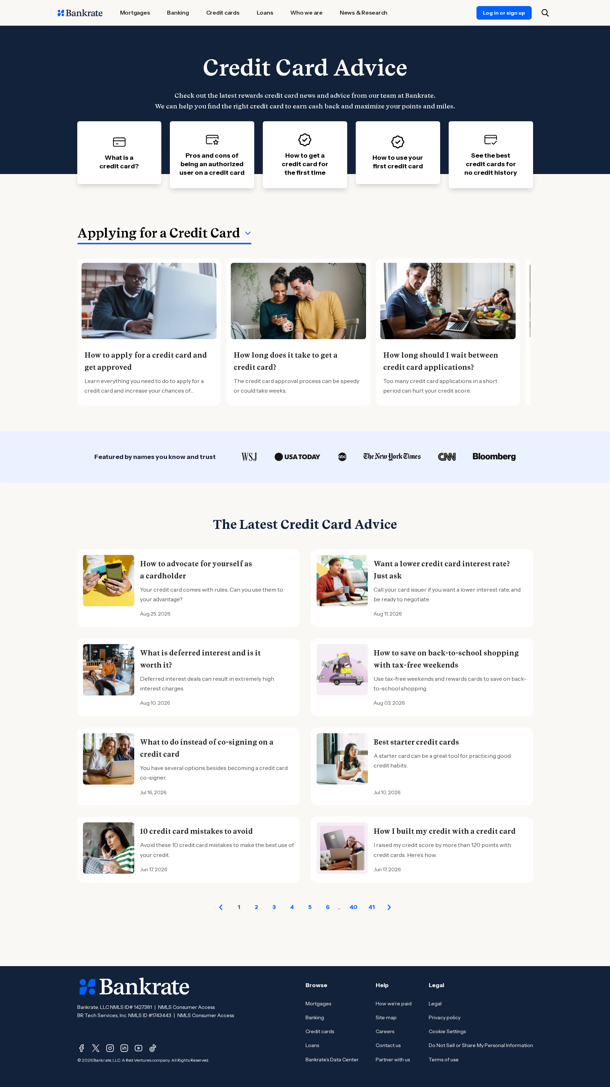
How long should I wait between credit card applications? (440, 361)
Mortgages (318, 1003)
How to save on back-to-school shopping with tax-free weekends (446, 659)
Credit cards (320, 1031)
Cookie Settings (447, 1031)
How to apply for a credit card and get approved (145, 361)
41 (372, 906)
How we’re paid (394, 1003)
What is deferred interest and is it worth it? (200, 659)
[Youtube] (138, 1048)
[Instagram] (110, 1048)
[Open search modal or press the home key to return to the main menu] (545, 13)
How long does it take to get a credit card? (286, 361)
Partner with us (393, 1059)
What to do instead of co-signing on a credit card (206, 748)
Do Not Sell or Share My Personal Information (481, 1045)
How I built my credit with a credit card (445, 831)
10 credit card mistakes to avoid (196, 831)
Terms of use (444, 1059)
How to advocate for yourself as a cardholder (196, 570)
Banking (315, 1017)
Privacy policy (444, 1017)
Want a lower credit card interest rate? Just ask (442, 570)
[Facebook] (81, 1048)
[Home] (80, 12)
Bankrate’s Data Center (332, 1059)
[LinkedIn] (124, 1048)
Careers (385, 1031)
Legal (435, 1003)
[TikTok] (152, 1048)
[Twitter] (96, 1048)
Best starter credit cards (416, 742)
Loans (312, 1045)
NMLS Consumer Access (186, 1007)
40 (354, 906)
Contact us (388, 1045)
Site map (386, 1017)
